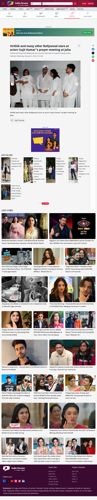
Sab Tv (74, 482)
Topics (20, 9)
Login (84, 3)
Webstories (61, 9)
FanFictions (49, 9)
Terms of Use (53, 482)
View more (45, 203)
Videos (72, 9)
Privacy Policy (53, 484)
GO (75, 3)
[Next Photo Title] (68, 84)
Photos (80, 9)
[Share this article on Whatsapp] (93, 56)
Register (90, 3)
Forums (12, 9)
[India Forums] (17, 3)
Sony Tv (75, 479)
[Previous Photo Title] (20, 84)
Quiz (28, 9)
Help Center (52, 479)
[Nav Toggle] (3, 3)
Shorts (37, 9)
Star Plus (75, 471)
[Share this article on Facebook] (93, 49)
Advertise (51, 474)
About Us (51, 471)
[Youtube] (12, 481)
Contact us (52, 476)
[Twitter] (8, 481)
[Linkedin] (23, 481)
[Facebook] (4, 481)
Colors (74, 476)
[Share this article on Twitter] (93, 53)
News (5, 9)
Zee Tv (74, 474)
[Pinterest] (19, 481)
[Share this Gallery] (93, 45)
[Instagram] (15, 481)
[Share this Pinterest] (93, 60)
